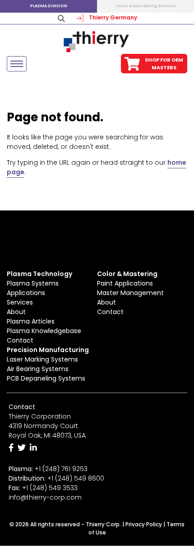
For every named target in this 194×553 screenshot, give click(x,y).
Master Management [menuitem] (130, 292)
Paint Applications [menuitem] (125, 283)
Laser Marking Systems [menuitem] (42, 359)
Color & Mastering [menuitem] (127, 273)
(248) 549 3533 (54, 487)
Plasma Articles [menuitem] (31, 321)
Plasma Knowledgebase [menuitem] (44, 330)
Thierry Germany (112, 17)
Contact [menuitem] (20, 340)
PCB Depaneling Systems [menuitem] (46, 378)
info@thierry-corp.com (45, 497)
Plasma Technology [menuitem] (39, 273)
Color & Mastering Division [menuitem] (145, 6)
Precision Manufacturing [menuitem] (48, 349)
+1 (75, 478)
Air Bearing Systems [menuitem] (38, 368)
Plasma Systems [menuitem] (33, 283)
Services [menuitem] (20, 302)
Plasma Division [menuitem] (48, 6)
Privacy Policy (143, 524)
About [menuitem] (16, 311)
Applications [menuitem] (26, 292)
